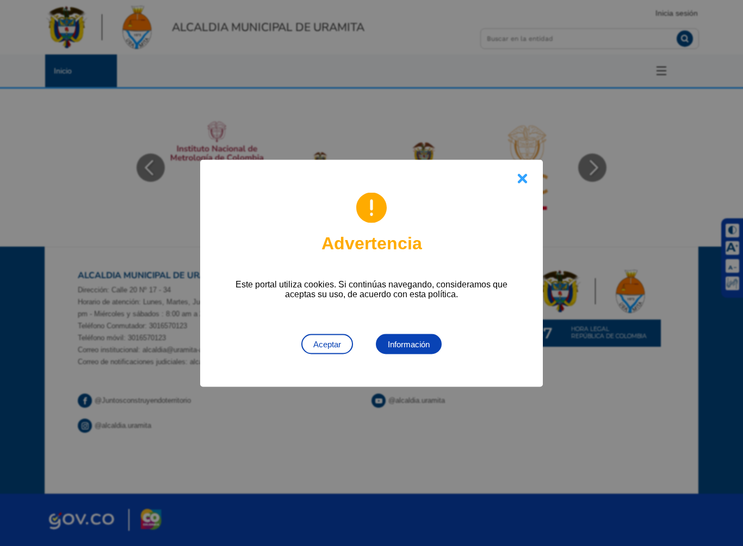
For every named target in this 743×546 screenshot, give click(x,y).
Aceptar (327, 343)
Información (409, 343)
